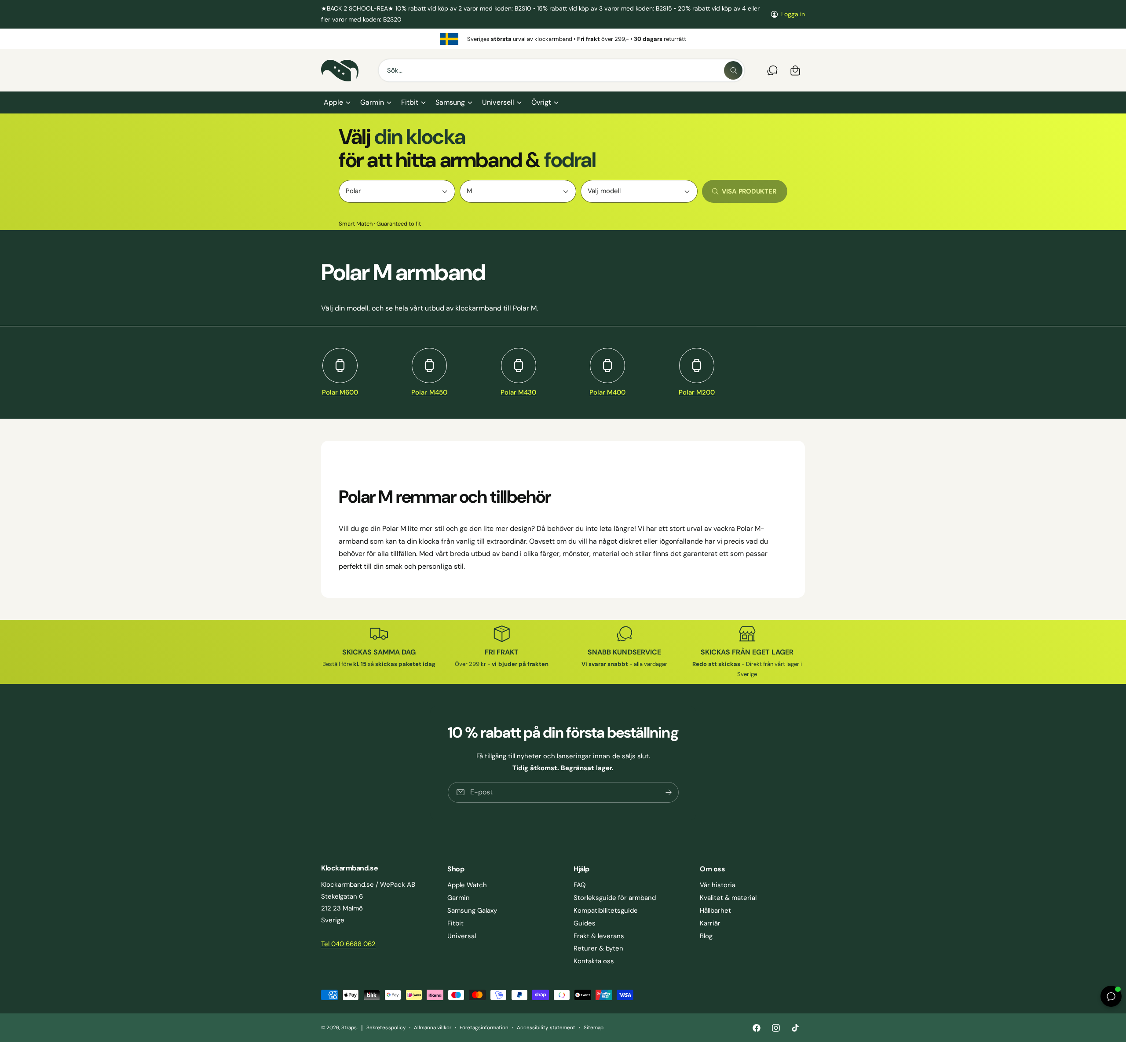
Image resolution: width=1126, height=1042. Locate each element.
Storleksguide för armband (615, 897)
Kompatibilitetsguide (606, 910)
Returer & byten (598, 948)
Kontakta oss (594, 961)
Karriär (710, 923)
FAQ (580, 885)
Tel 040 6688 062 (348, 944)
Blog (706, 936)
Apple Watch (467, 885)
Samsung (450, 102)
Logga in (793, 14)
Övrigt (541, 102)
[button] (336, 102)
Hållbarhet (715, 910)
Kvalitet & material (728, 897)
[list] (563, 38)
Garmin (372, 102)
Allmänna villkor (432, 1027)
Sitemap (593, 1027)
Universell (498, 102)
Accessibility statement (546, 1027)
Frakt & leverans (599, 936)
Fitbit (409, 102)
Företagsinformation (484, 1027)
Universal (461, 936)
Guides (585, 923)
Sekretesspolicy (385, 1027)
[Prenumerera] (668, 792)
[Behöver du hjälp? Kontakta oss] (772, 70)
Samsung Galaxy (472, 910)
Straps (349, 1027)
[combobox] (561, 70)
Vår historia (717, 885)
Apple (333, 102)
